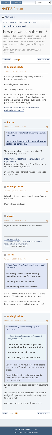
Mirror (10, 216)
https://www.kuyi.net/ (12, 239)
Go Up (4, 413)
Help (15, 429)
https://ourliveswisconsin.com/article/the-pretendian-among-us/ (22, 109)
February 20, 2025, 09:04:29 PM (15, 320)
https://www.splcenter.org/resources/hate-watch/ (23, 241)
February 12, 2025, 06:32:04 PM (15, 126)
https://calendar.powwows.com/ (16, 244)
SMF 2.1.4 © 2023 (20, 432)
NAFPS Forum (12, 9)
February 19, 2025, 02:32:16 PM (15, 259)
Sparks (10, 122)
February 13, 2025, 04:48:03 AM (15, 191)
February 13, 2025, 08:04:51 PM (15, 220)
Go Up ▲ (35, 429)
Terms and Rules (24, 429)
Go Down (6, 60)
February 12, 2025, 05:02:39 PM (15, 71)
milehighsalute (15, 66)
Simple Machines (32, 432)
